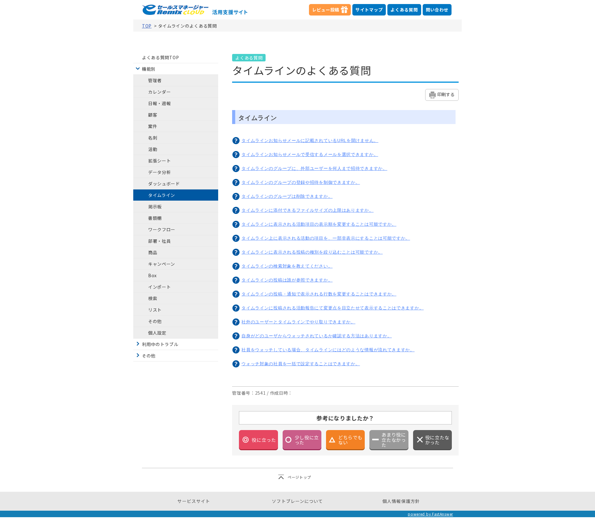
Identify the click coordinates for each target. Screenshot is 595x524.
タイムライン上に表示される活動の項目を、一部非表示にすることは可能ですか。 (325, 238)
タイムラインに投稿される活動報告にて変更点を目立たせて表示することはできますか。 (332, 307)
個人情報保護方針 (401, 501)
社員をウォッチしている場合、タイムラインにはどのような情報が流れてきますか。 (328, 349)
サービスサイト (193, 501)
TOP (147, 26)
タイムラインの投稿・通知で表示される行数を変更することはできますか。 (318, 293)
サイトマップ (369, 10)
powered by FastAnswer (430, 514)
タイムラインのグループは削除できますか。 (287, 196)
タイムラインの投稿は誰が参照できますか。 (287, 280)
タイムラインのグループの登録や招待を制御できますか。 (300, 182)
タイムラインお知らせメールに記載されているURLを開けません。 (309, 140)
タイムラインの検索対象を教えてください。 (287, 266)
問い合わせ (437, 10)
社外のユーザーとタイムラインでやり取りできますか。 (298, 321)
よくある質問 (404, 10)
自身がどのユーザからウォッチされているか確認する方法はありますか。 (316, 335)
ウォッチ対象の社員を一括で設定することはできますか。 (300, 363)
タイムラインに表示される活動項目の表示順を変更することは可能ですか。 (318, 224)
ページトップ (299, 477)
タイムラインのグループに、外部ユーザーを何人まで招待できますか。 (314, 168)
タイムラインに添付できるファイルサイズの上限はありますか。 (307, 210)
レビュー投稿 (331, 11)
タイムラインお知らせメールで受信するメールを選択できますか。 (309, 154)
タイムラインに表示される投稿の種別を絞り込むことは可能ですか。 (312, 252)
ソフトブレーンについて (297, 501)
